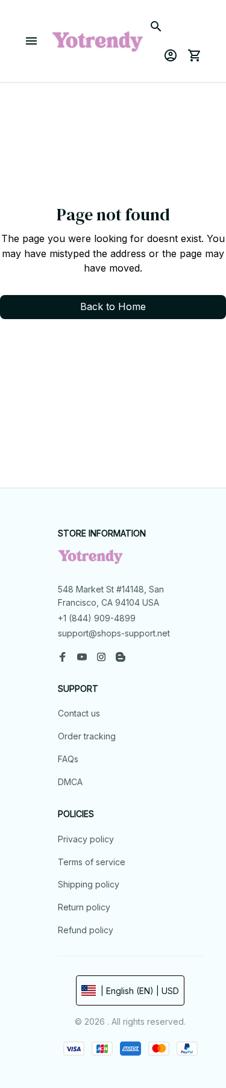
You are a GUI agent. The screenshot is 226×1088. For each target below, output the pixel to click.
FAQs (68, 759)
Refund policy (85, 930)
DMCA (70, 782)
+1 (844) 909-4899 (97, 618)
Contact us (79, 713)
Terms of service (91, 862)
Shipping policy (88, 884)
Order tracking (87, 736)
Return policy (84, 907)
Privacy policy (86, 839)
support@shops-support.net (114, 633)
